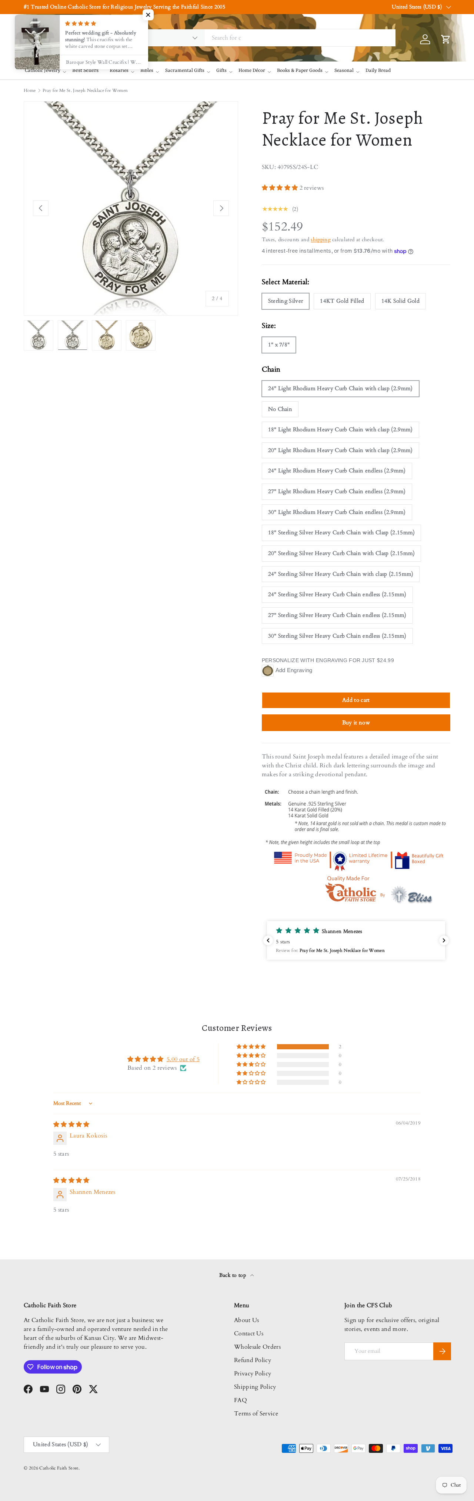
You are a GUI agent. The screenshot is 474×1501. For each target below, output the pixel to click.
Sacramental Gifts (184, 70)
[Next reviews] (444, 940)
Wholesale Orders (257, 1347)
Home (30, 90)
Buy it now (356, 722)
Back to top (233, 1275)
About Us (246, 1320)
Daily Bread (378, 70)
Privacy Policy (252, 1373)
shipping (321, 239)
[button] (281, 188)
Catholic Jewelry (42, 70)
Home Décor (251, 70)
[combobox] (261, 37)
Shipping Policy (255, 1387)
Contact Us (248, 1333)
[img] (71, 1124)
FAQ (240, 1400)
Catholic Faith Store (58, 1468)
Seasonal (344, 70)
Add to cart (356, 700)
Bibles (146, 70)
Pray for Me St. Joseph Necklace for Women (85, 90)
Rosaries (119, 70)
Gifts (221, 70)
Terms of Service (256, 1413)
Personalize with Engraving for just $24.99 (328, 660)
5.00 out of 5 (183, 1059)
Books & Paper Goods (300, 70)
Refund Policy (252, 1360)
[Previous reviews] (268, 940)
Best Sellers (85, 70)
